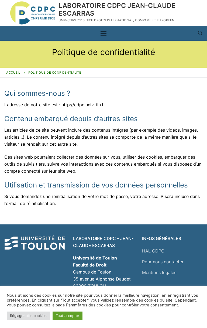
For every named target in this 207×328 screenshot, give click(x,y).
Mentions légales (159, 272)
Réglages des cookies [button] (28, 315)
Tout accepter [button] (67, 315)
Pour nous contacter (163, 261)
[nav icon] (103, 33)
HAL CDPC (153, 251)
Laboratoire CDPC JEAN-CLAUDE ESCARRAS (117, 9)
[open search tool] (200, 33)
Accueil (13, 72)
